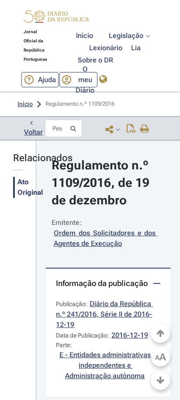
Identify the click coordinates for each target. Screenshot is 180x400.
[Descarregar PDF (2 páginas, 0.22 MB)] (131, 129)
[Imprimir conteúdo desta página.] (144, 129)
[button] (56, 17)
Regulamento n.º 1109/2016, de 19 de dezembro (102, 182)
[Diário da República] (56, 18)
